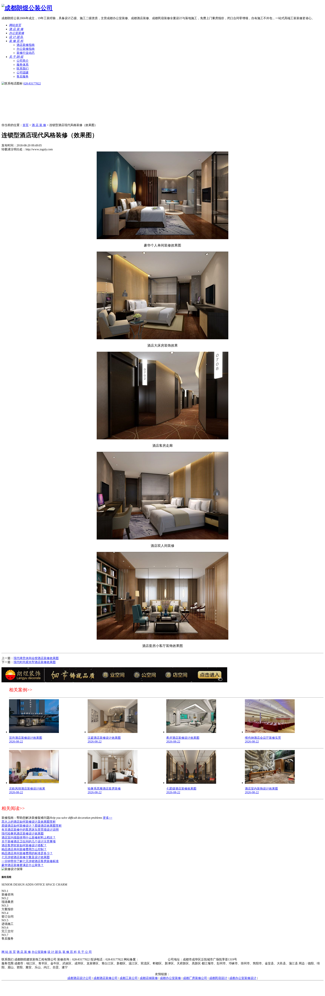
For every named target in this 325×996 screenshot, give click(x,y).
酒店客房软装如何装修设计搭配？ (24, 845)
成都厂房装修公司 (195, 978)
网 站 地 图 (162, 955)
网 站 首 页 (9, 951)
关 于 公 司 (84, 951)
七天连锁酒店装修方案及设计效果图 (26, 857)
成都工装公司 (129, 978)
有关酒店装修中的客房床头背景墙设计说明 (30, 829)
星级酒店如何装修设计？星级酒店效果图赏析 (32, 825)
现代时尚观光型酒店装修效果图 (35, 662)
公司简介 (23, 60)
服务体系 (23, 64)
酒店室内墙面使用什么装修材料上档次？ (29, 837)
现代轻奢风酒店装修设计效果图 (23, 833)
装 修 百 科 (16, 41)
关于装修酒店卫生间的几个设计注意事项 (29, 841)
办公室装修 (16, 33)
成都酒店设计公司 (79, 978)
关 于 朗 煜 (16, 56)
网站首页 (15, 25)
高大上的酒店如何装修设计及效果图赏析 (29, 821)
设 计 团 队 (16, 37)
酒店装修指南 (26, 44)
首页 (26, 125)
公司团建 (23, 72)
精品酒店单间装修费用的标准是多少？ (27, 853)
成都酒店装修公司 (105, 978)
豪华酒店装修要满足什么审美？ (23, 865)
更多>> (107, 817)
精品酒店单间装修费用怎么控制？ (24, 849)
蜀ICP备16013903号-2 (153, 959)
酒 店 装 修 (16, 29)
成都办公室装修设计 (242, 978)
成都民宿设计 (218, 978)
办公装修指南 (26, 48)
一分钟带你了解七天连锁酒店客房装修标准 (30, 861)
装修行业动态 (26, 52)
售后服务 (23, 76)
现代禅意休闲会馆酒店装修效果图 (36, 658)
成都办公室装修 (170, 978)
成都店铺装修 (149, 978)
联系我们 (23, 68)
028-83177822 (32, 83)
